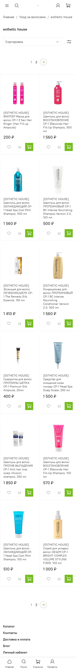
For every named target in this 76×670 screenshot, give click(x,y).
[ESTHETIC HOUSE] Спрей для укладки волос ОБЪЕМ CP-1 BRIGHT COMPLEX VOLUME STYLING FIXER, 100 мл (56, 554)
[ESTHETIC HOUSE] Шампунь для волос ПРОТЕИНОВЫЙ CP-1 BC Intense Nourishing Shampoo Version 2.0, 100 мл (57, 208)
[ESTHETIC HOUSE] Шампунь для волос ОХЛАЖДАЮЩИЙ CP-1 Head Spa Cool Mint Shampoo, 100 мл (17, 552)
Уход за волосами (32, 17)
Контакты (10, 633)
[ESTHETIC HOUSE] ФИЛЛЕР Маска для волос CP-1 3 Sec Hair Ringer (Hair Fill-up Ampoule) (17, 120)
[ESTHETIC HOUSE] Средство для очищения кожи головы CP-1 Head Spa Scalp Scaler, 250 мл (57, 383)
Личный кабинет (15, 652)
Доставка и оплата (16, 639)
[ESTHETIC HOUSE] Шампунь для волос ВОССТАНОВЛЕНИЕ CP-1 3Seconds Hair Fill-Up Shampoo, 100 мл (57, 467)
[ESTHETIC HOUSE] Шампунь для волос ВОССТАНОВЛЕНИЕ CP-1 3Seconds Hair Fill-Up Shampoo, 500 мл (57, 122)
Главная (8, 17)
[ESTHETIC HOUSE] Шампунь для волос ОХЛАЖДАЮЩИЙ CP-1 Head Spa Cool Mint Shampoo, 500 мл (17, 206)
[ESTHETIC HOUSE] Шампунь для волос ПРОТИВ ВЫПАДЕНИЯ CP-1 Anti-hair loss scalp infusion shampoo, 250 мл (18, 467)
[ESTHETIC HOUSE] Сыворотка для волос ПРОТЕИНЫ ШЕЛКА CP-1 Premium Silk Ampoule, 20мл (17, 383)
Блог (6, 646)
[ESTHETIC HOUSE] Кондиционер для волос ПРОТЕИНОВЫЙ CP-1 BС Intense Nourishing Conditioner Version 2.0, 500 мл (58, 296)
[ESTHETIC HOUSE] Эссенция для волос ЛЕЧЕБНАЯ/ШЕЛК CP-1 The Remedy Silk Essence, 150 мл (18, 293)
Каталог (9, 626)
